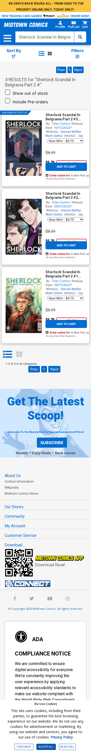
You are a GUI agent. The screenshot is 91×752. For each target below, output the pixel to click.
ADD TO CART (66, 166)
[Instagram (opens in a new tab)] (68, 599)
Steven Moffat (71, 131)
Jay (80, 135)
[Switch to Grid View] (19, 354)
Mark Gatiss (54, 135)
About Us (13, 475)
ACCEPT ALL (46, 746)
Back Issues (65, 453)
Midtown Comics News (21, 493)
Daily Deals (41, 453)
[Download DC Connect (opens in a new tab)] (47, 584)
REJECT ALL (67, 746)
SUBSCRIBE (51, 442)
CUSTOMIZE (24, 746)
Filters (77, 50)
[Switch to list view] (41, 53)
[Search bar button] (80, 36)
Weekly (22, 453)
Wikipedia (12, 487)
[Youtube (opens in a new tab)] (49, 599)
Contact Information (19, 481)
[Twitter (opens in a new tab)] (31, 599)
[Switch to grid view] (49, 53)
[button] (60, 25)
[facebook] (15, 599)
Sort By (14, 50)
